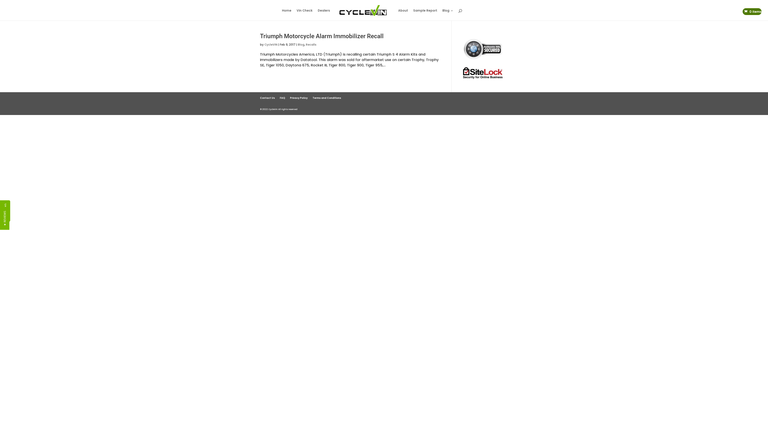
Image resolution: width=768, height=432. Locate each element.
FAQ (282, 98)
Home (286, 11)
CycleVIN (270, 45)
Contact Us (267, 98)
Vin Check (305, 11)
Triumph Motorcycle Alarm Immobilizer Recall (322, 36)
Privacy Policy (299, 98)
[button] (4, 218)
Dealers (324, 11)
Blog (445, 11)
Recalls (311, 45)
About (403, 11)
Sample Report (425, 11)
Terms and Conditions (327, 98)
